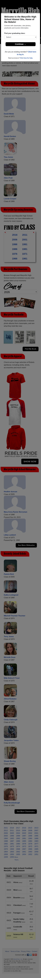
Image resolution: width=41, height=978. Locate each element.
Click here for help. (26, 58)
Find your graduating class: (14, 33)
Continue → (20, 44)
